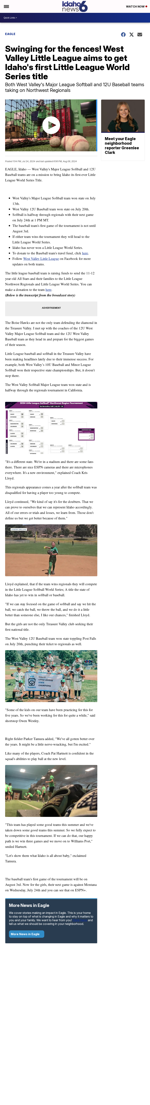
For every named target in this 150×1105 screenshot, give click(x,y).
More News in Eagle (25, 934)
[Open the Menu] (6, 6)
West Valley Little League (41, 258)
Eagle (10, 34)
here (85, 253)
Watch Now (135, 6)
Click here (79, 920)
